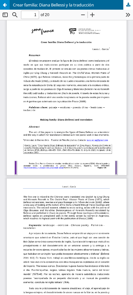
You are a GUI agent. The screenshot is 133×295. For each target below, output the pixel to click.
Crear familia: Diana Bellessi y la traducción (53, 5)
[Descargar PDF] (128, 5)
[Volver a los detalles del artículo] (5, 5)
